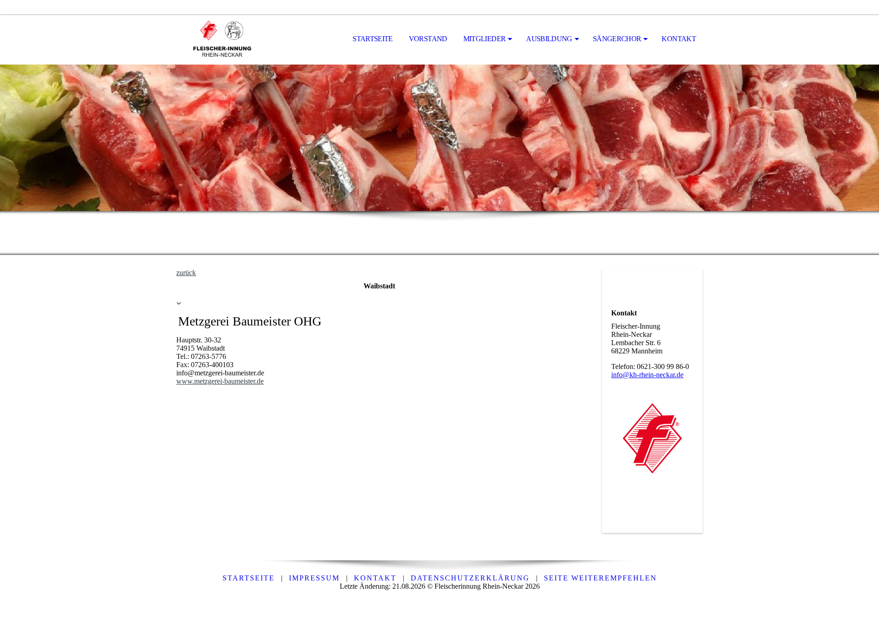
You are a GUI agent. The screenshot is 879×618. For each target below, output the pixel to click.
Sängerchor (617, 39)
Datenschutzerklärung (470, 578)
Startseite (373, 39)
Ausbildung (549, 39)
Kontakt (679, 39)
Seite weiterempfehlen (600, 578)
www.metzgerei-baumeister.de (220, 381)
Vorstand (428, 39)
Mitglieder (484, 39)
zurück (186, 272)
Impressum (314, 578)
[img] (222, 39)
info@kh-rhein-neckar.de (647, 375)
